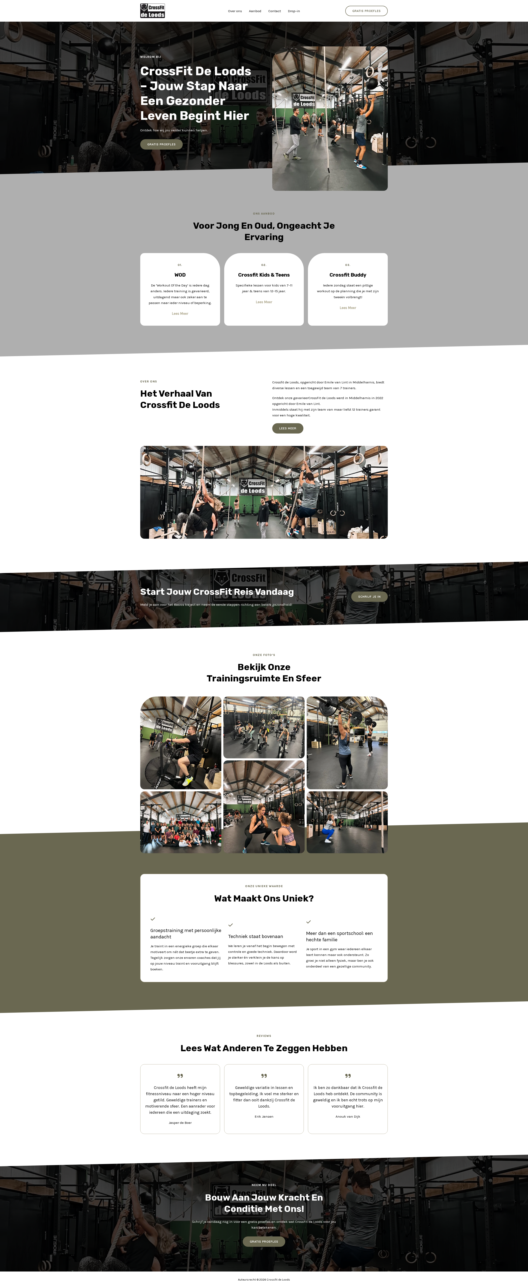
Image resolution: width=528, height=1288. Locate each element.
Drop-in (294, 11)
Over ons (235, 11)
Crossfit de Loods (190, 11)
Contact (274, 11)
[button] (369, 597)
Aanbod (255, 11)
